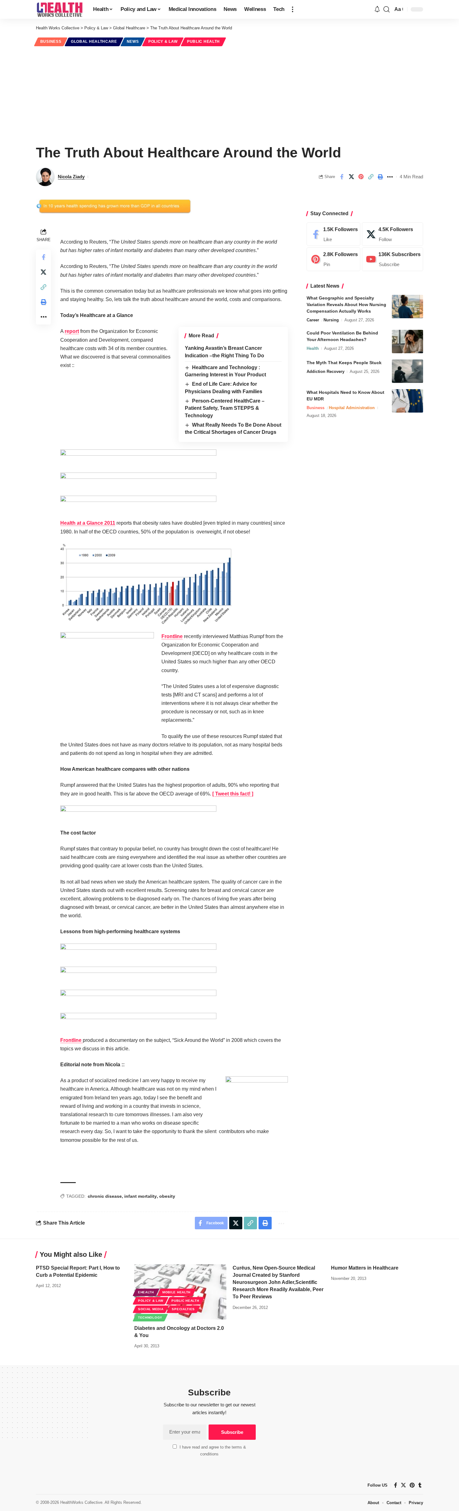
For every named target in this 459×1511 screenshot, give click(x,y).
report (72, 331)
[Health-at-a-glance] (146, 583)
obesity (167, 1196)
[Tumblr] (420, 1485)
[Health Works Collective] (59, 9)
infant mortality (140, 1196)
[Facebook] (333, 234)
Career (313, 320)
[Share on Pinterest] (361, 177)
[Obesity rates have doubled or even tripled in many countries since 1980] (138, 480)
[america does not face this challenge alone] (138, 503)
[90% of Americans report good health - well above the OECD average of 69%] (138, 812)
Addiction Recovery (325, 371)
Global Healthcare (94, 41)
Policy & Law (162, 41)
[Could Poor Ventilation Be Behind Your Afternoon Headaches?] (407, 341)
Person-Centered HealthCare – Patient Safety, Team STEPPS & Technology (224, 408)
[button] (292, 9)
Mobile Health (176, 1292)
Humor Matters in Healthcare (364, 1268)
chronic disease (105, 1196)
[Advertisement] (229, 94)
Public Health (203, 41)
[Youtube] (392, 259)
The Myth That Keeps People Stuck (344, 362)
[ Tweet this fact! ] (232, 793)
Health (313, 348)
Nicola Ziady (71, 176)
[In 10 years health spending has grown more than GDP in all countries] (138, 457)
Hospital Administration (352, 407)
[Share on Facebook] (341, 177)
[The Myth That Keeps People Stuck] (407, 371)
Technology (150, 1317)
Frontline (172, 636)
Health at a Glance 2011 (87, 523)
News (133, 41)
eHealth (146, 1292)
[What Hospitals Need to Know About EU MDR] (407, 401)
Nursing (331, 320)
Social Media (150, 1309)
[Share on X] (351, 177)
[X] (392, 234)
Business (51, 41)
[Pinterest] (333, 259)
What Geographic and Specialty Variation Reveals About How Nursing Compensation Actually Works (346, 304)
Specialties (183, 1309)
